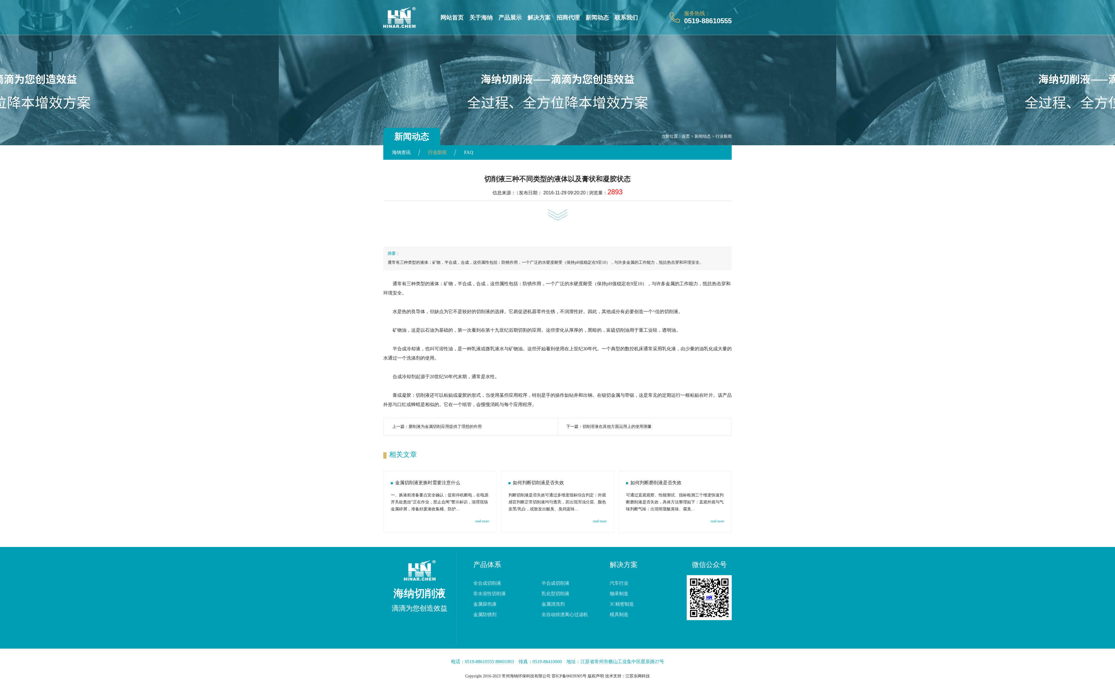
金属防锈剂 (485, 614)
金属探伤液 (485, 604)
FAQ (468, 152)
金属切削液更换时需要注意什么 (427, 482)
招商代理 (568, 17)
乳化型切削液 (555, 593)
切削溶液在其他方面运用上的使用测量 (617, 426)
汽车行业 (619, 583)
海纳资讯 (401, 152)
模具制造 (619, 614)
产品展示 (510, 17)
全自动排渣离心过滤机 (565, 614)
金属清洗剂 (553, 604)
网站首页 (452, 17)
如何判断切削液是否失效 (538, 482)
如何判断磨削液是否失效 (655, 482)
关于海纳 (481, 17)
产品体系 (487, 564)
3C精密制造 (622, 604)
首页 (686, 136)
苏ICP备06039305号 (569, 676)
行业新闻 (723, 136)
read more (482, 521)
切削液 (483, 311)
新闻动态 (597, 17)
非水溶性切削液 (489, 593)
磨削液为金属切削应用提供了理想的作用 (445, 426)
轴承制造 (619, 593)
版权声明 (596, 676)
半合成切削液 (555, 583)
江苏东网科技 (637, 676)
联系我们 (626, 17)
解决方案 (539, 17)
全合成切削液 (487, 583)
